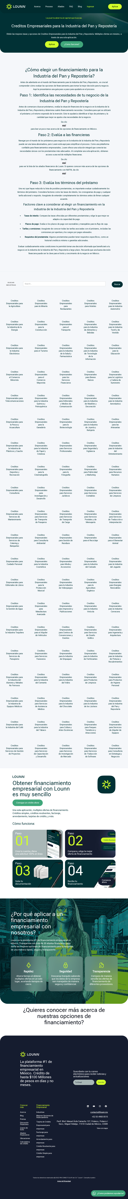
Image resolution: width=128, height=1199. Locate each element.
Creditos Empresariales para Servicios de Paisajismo (14, 655)
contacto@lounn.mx (99, 1112)
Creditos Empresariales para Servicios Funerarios (41, 655)
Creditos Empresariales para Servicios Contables (90, 491)
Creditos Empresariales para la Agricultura (14, 303)
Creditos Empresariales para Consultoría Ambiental (41, 539)
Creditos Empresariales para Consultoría (14, 490)
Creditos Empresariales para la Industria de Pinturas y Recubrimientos (115, 656)
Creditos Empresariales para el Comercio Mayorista (41, 377)
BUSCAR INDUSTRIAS (11, 284)
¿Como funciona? (71, 44)
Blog (80, 6)
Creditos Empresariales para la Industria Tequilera (14, 630)
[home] (16, 6)
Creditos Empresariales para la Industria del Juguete (115, 563)
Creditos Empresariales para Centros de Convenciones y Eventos (66, 632)
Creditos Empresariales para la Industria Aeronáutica (115, 399)
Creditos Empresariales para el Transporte (66, 325)
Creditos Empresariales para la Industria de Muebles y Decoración (91, 401)
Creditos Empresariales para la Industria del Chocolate (66, 702)
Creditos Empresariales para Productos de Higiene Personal (115, 680)
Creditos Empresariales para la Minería (41, 303)
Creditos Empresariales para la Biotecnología (66, 423)
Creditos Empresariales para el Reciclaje (90, 538)
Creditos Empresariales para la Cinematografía (41, 470)
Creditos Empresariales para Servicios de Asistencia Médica (41, 703)
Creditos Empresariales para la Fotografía (66, 470)
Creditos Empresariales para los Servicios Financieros (66, 377)
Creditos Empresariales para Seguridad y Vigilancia (90, 447)
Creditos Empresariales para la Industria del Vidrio (66, 678)
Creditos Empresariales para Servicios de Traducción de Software (90, 751)
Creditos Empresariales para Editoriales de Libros (15, 582)
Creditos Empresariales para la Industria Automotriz (115, 305)
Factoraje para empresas (42, 1134)
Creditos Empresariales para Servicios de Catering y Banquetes (14, 540)
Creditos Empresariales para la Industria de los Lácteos (91, 702)
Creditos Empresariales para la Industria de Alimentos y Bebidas (91, 327)
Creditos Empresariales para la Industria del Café (14, 725)
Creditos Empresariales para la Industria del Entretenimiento (115, 448)
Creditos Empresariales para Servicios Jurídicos (66, 491)
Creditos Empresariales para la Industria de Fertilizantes (91, 655)
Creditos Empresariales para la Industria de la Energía (14, 325)
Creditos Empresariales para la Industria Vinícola (91, 607)
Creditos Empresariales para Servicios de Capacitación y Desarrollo (41, 751)
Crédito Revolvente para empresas (45, 1148)
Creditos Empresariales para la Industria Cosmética (41, 563)
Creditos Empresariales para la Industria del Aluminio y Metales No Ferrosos (14, 680)
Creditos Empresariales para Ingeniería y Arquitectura (115, 631)
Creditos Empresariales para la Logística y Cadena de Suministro (115, 377)
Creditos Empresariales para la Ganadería (41, 423)
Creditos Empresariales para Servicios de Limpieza (115, 491)
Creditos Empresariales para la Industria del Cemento (41, 678)
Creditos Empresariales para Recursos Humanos (115, 470)
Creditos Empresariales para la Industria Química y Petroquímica (41, 401)
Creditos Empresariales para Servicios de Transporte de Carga (66, 516)
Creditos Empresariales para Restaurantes (66, 305)
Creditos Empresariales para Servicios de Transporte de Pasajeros (41, 516)
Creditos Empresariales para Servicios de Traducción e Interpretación (115, 516)
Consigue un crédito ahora (27, 803)
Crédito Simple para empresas (44, 1155)
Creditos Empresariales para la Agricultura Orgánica (90, 585)
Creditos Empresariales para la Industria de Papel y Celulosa (41, 448)
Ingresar (90, 6)
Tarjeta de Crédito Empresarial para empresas (43, 1125)
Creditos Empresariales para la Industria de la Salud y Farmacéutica (66, 351)
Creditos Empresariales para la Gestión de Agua (14, 606)
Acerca (37, 6)
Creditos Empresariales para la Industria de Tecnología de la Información (91, 352)
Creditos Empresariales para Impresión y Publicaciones (66, 607)
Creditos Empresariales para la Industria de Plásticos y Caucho (14, 447)
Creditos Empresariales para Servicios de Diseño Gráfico (90, 632)
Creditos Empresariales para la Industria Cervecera (115, 607)
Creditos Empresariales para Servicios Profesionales (66, 447)
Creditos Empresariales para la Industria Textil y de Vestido (115, 327)
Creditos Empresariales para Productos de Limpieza (90, 678)
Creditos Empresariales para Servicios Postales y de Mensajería (90, 516)
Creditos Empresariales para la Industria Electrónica (14, 349)
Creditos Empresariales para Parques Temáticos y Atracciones (90, 727)
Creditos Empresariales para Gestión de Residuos (66, 539)
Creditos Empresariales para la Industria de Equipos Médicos (14, 702)
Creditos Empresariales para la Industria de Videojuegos (66, 583)
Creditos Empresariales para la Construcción (41, 325)
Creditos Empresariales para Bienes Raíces (90, 376)
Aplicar (52, 44)
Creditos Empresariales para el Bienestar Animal (115, 539)
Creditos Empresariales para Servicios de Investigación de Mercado (66, 751)
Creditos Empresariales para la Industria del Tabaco (41, 726)
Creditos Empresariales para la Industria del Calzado (91, 563)
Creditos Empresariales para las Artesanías (115, 423)
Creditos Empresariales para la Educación (115, 349)
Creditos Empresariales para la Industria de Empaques (66, 655)
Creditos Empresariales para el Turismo (41, 348)
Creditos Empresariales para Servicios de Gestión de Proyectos (14, 749)
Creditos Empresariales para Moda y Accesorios (66, 563)
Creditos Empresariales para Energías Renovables (115, 583)
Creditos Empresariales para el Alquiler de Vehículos (41, 631)
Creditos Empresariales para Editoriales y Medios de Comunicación (65, 401)
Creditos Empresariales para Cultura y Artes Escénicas (66, 726)
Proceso (49, 6)
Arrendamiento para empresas (44, 1141)
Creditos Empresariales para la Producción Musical (41, 585)
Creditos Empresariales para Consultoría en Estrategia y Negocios (115, 751)
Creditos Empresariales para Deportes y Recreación (14, 470)
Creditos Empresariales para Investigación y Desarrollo (41, 493)
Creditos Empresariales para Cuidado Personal (14, 561)
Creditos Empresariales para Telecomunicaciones (14, 398)
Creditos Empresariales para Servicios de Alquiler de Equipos (115, 727)
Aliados (61, 6)
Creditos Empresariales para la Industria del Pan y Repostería (115, 703)
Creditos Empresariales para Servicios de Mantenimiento (14, 515)
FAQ (71, 6)
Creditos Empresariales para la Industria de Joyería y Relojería (91, 424)
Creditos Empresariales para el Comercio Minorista (14, 376)
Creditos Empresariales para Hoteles (90, 303)
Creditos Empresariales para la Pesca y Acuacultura (14, 423)
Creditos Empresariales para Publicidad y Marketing (90, 470)
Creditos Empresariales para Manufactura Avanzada (41, 609)
